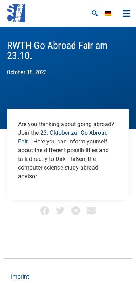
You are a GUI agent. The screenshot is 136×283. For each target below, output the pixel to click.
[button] (94, 13)
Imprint (20, 276)
